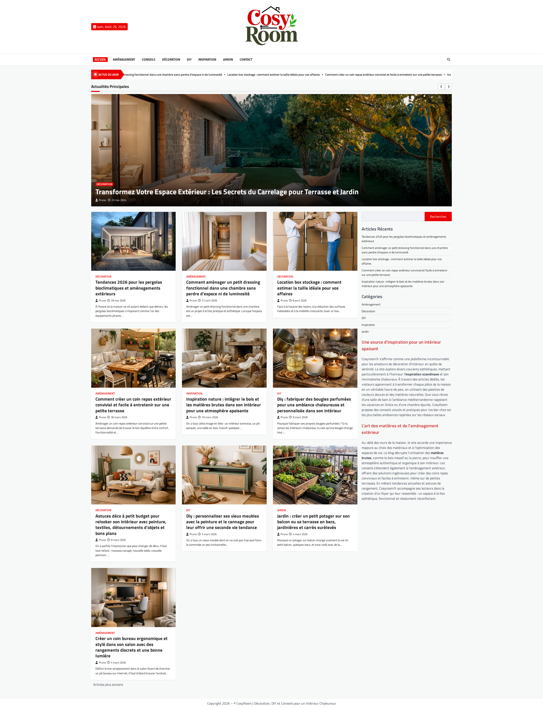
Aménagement (124, 59)
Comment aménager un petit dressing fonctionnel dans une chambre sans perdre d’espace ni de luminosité (223, 288)
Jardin (228, 59)
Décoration (171, 59)
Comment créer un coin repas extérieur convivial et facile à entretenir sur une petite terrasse (301, 74)
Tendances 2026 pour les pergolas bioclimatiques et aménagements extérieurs (128, 288)
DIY (189, 59)
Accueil (100, 59)
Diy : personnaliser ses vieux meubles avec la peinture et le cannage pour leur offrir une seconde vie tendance (222, 521)
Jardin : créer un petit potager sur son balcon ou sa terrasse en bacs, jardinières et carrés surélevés (313, 521)
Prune (102, 200)
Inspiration (207, 59)
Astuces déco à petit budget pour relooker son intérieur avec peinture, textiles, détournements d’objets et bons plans (131, 524)
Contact (246, 59)
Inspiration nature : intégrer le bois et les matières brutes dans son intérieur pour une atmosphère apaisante (434, 74)
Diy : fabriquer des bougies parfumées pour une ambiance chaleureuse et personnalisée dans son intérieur (314, 405)
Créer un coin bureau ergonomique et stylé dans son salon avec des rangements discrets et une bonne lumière (131, 647)
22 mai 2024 (119, 200)
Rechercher (438, 216)
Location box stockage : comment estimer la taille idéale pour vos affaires (192, 74)
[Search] (448, 59)
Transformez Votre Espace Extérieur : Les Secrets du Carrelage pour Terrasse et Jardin (227, 191)
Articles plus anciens (108, 684)
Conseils (148, 59)
